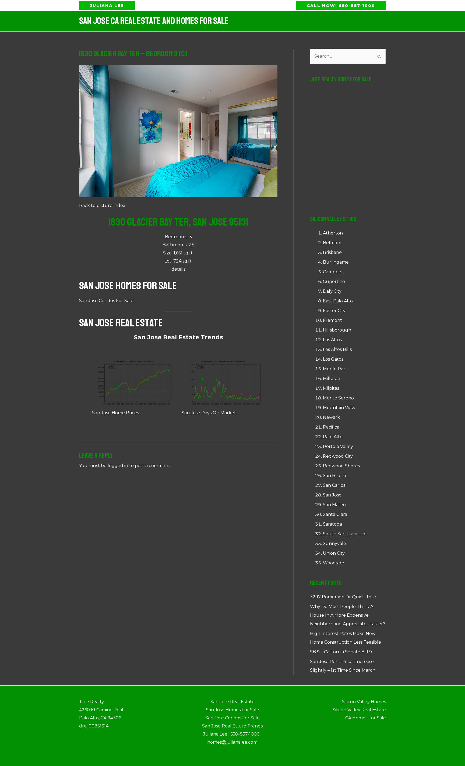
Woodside (333, 562)
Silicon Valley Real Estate (359, 709)
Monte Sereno (338, 398)
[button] (107, 5)
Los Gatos (333, 359)
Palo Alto (333, 436)
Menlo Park (335, 368)
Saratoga (332, 524)
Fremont (332, 320)
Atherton (333, 233)
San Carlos (334, 485)
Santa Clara (335, 514)
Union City (334, 553)
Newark (331, 417)
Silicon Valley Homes (364, 701)
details (178, 269)
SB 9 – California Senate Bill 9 (341, 651)
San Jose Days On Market (209, 412)
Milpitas (331, 388)
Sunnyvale (334, 543)
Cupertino (334, 281)
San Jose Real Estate (121, 323)
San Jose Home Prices (115, 412)
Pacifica (331, 427)
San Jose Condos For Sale (106, 300)
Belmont (332, 242)
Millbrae (331, 378)
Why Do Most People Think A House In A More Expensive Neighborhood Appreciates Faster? (347, 615)
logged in (118, 465)
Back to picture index (102, 205)
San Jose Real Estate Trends (178, 337)
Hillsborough (337, 330)
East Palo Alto (338, 300)
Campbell (333, 271)
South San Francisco (345, 533)
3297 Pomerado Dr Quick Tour (343, 596)
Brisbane (332, 252)
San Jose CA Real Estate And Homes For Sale (153, 21)
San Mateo (334, 504)
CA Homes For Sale (365, 717)
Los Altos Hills (337, 349)
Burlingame (336, 262)
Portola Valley (338, 446)
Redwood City (338, 456)
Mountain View (339, 407)
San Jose (332, 495)
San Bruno (334, 475)
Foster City (334, 310)
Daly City (332, 291)
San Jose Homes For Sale (128, 285)
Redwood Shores (341, 465)
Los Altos (332, 339)
